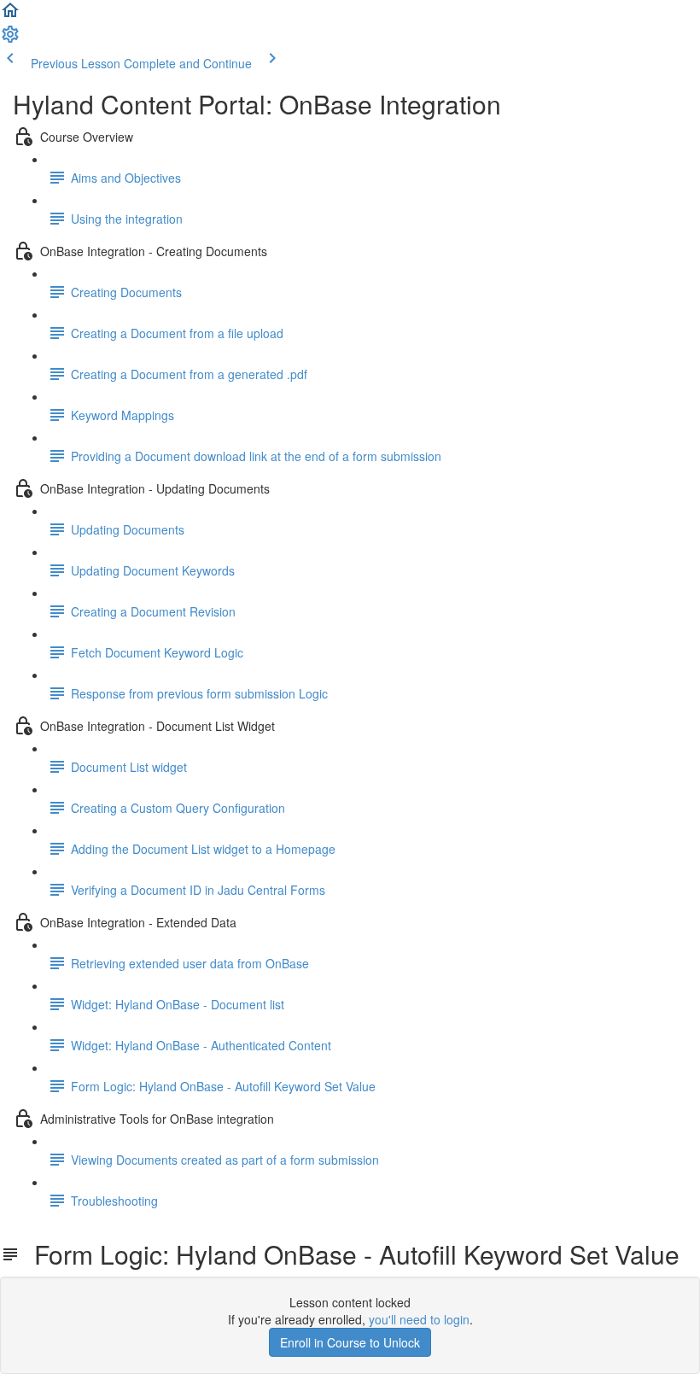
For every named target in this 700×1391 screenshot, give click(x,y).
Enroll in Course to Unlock (350, 1342)
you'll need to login (419, 1319)
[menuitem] (10, 39)
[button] (10, 15)
